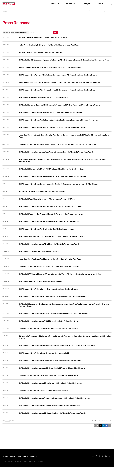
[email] (97, 425)
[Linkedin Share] (103, 425)
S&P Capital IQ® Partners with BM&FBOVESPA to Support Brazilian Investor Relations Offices (51, 169)
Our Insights (86, 4)
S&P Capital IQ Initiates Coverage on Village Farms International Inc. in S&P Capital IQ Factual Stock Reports (56, 152)
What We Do (70, 4)
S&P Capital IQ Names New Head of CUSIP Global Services (39, 251)
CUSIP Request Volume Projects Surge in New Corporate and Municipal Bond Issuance (49, 289)
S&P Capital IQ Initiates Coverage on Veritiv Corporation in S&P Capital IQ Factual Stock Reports (52, 368)
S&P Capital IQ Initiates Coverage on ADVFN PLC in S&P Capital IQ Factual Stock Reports (49, 405)
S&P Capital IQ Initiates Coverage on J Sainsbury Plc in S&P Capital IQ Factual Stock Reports (51, 112)
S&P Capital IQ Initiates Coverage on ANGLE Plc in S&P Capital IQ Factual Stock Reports (49, 321)
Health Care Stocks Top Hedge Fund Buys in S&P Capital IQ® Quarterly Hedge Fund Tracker (50, 259)
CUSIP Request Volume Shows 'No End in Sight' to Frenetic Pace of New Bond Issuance (49, 266)
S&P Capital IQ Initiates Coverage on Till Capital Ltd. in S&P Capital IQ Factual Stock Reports (50, 383)
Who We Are (55, 4)
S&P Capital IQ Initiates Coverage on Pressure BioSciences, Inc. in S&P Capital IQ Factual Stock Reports (54, 398)
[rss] (95, 425)
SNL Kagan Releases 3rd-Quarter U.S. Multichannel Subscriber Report (43, 37)
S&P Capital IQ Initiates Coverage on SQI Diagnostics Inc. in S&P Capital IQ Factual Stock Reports (52, 413)
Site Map (40, 461)
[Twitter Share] (100, 425)
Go (55, 32)
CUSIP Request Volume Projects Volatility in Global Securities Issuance (43, 390)
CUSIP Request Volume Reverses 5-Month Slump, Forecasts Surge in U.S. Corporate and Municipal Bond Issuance (58, 75)
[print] (109, 425)
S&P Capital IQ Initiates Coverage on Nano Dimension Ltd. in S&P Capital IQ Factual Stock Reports (52, 127)
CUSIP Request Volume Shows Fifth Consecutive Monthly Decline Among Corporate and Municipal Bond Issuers (57, 90)
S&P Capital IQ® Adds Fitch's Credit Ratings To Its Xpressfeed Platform (43, 97)
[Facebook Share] (106, 425)
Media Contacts (86, 11)
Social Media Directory (98, 11)
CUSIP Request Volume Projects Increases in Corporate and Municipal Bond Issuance (48, 328)
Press (19, 456)
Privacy (25, 461)
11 (108, 420)
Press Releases (76, 11)
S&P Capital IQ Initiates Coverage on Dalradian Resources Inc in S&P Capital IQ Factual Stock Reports (54, 296)
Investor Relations (9, 456)
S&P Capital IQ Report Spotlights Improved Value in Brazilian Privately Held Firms (47, 199)
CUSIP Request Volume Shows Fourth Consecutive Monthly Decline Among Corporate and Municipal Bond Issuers (58, 120)
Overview (67, 11)
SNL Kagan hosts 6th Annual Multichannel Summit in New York (41, 52)
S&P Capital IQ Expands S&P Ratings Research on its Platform (40, 281)
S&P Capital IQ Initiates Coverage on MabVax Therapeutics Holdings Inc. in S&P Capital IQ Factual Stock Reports (57, 345)
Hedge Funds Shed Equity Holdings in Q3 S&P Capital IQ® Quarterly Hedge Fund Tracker (49, 45)
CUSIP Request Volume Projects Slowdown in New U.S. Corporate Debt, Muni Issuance (48, 375)
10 (106, 420)
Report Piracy (32, 461)
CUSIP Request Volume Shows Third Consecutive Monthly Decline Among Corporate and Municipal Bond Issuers (58, 144)
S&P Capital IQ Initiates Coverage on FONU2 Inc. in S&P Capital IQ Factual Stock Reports (49, 244)
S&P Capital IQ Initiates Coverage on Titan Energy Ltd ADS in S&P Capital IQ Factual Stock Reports (53, 176)
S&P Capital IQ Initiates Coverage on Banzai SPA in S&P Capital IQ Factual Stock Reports (49, 221)
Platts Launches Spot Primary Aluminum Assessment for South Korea (43, 191)
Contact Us (33, 456)
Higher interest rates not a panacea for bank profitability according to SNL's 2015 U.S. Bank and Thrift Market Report (59, 82)
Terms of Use (18, 461)
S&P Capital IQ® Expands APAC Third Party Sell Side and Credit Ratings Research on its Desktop (52, 236)
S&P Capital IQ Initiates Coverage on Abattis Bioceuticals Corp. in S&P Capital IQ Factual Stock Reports (54, 313)
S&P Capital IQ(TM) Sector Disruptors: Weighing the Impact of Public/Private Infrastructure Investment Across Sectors (60, 274)
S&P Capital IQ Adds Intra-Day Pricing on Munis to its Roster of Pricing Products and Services (51, 214)
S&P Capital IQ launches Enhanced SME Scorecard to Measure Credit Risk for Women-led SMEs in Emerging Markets (59, 105)
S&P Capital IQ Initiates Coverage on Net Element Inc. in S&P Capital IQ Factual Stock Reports (51, 206)
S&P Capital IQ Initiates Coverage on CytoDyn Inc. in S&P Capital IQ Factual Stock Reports (50, 360)
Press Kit (109, 11)
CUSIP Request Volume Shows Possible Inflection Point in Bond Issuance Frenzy (46, 229)
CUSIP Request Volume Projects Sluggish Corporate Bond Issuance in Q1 (44, 353)
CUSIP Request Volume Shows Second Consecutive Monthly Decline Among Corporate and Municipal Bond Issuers (58, 184)
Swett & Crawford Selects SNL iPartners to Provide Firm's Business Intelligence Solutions (50, 67)
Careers (100, 4)
